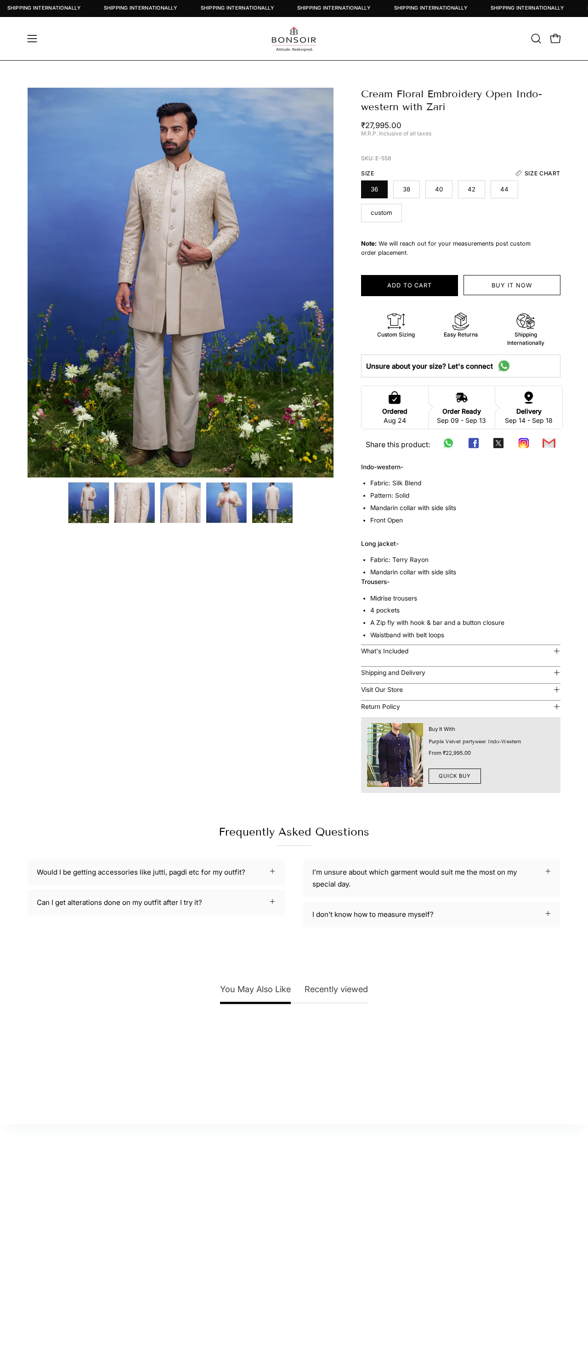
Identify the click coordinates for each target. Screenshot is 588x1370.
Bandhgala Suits (495, 1211)
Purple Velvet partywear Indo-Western (475, 741)
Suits (477, 1197)
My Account (212, 1183)
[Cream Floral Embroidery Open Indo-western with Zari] (88, 502)
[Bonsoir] (294, 38)
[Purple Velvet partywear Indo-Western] (395, 755)
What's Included (384, 651)
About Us (346, 1183)
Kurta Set (483, 1183)
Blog (338, 1211)
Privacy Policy (354, 1240)
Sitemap (206, 1211)
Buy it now (512, 285)
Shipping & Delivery (363, 1226)
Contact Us (349, 1197)
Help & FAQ (211, 1226)
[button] (536, 38)
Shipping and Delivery (393, 672)
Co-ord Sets (489, 1255)
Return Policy (380, 706)
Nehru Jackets (492, 1240)
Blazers (481, 1226)
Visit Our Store (382, 689)
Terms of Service (359, 1255)
